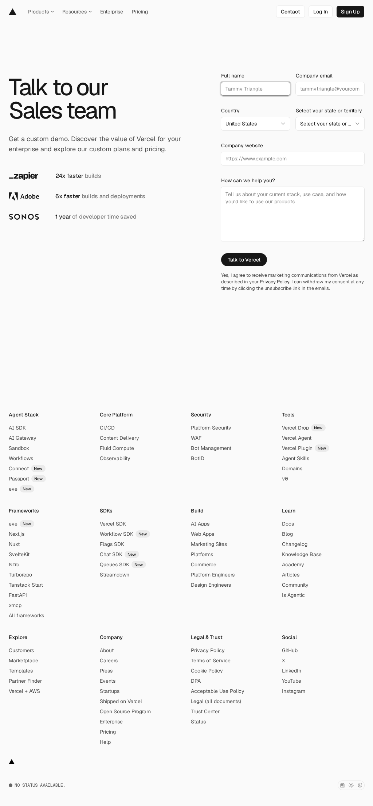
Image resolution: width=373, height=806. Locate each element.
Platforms (202, 554)
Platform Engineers (213, 574)
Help (105, 742)
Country (230, 110)
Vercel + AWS (24, 691)
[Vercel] (12, 11)
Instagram (293, 691)
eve (20, 489)
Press (106, 670)
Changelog (294, 544)
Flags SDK (112, 544)
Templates (21, 670)
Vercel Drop (302, 427)
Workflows (21, 458)
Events (107, 681)
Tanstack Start (26, 585)
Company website (242, 145)
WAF (196, 438)
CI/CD (107, 427)
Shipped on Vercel (121, 701)
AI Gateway (22, 438)
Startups (109, 691)
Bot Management (211, 448)
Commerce (203, 564)
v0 (285, 478)
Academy (293, 564)
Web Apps (202, 534)
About (107, 650)
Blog (287, 534)
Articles (290, 574)
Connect (26, 468)
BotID (197, 458)
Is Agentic (293, 595)
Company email (314, 75)
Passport (26, 478)
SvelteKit (19, 554)
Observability (115, 458)
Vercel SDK (113, 523)
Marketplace (23, 660)
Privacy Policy (274, 282)
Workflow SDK (123, 534)
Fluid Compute (117, 448)
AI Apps (200, 523)
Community (295, 585)
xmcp (15, 605)
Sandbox (19, 448)
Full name (232, 75)
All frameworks (26, 615)
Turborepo (20, 574)
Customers (21, 650)
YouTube (291, 681)
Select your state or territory (329, 110)
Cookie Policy (207, 670)
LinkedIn (291, 670)
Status (198, 721)
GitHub (290, 650)
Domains (292, 468)
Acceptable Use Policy (217, 691)
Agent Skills (295, 458)
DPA (196, 681)
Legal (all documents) (216, 701)
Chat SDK (118, 554)
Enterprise (111, 721)
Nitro (14, 564)
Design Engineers (211, 585)
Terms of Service (211, 660)
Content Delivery (119, 438)
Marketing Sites (209, 544)
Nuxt (14, 544)
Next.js (16, 534)
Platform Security (211, 427)
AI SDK (17, 427)
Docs (288, 523)
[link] (290, 11)
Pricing (108, 732)
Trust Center (205, 711)
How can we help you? (248, 180)
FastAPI (18, 595)
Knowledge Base (302, 554)
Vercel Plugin (304, 448)
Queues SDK (121, 564)
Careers (109, 660)
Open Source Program (125, 711)
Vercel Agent (296, 438)
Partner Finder (25, 681)
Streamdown (114, 574)
